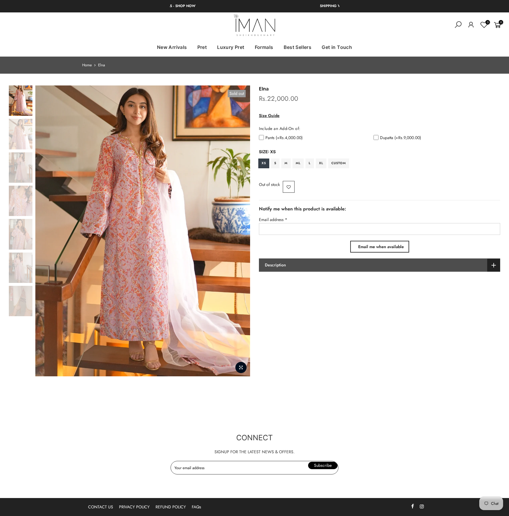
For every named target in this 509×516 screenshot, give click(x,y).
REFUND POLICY (171, 507)
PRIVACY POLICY (134, 507)
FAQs (196, 507)
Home (87, 65)
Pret (202, 47)
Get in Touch (337, 47)
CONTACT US (100, 507)
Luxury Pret (230, 47)
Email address (273, 219)
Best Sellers (298, 47)
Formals (264, 47)
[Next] (240, 231)
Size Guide (269, 115)
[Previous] (46, 231)
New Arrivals (172, 47)
